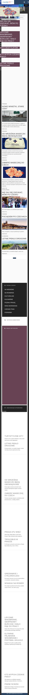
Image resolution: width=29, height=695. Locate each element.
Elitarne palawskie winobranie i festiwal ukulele (14, 637)
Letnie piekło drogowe (7, 64)
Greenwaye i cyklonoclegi (12, 575)
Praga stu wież (13, 532)
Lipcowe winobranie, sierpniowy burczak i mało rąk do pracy (8, 36)
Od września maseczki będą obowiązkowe (12, 482)
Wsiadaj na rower (14, 583)
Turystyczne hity (14, 436)
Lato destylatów (9, 48)
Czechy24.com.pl (7, 2)
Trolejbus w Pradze (11, 540)
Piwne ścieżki (12, 684)
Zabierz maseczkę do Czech (14, 494)
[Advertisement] (14, 88)
